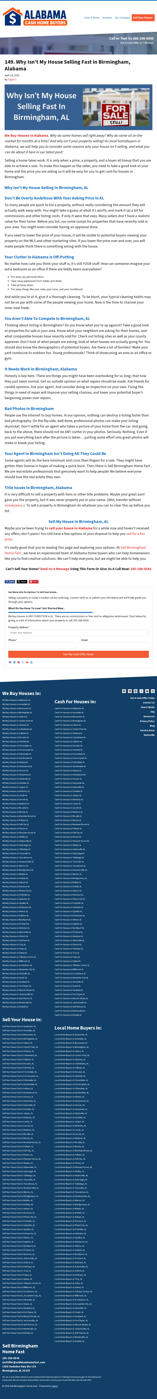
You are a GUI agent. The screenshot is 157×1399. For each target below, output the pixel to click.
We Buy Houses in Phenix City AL (17, 890)
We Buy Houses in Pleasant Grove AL (19, 832)
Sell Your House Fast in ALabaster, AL (19, 1026)
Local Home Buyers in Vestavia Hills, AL (72, 1196)
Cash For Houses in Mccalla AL (68, 816)
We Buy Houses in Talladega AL (16, 849)
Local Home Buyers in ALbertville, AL (71, 1266)
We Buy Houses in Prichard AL (15, 923)
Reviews (107, 18)
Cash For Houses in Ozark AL (68, 986)
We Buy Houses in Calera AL (15, 716)
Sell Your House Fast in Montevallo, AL (19, 1328)
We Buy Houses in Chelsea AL (15, 725)
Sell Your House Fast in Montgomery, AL (20, 1196)
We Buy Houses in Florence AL (16, 886)
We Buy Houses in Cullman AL (15, 733)
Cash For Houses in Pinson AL (68, 836)
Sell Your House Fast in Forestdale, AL (19, 1072)
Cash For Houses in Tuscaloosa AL (70, 865)
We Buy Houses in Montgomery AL (18, 870)
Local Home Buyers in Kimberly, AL (70, 1125)
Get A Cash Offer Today (142, 698)
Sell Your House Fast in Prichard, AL (18, 1250)
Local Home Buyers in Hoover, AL (70, 1105)
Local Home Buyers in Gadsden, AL (70, 1233)
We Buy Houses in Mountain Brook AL (19, 816)
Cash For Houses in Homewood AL (70, 774)
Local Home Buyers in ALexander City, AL (73, 1304)
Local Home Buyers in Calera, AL (69, 1051)
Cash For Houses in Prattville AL (69, 903)
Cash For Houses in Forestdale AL (70, 754)
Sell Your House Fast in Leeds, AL (17, 1121)
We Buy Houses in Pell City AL (15, 824)
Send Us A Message (55, 569)
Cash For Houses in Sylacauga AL (70, 853)
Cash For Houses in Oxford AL (68, 944)
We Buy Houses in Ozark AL (14, 977)
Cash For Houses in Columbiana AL (70, 737)
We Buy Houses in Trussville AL (16, 853)
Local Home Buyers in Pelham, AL (70, 1154)
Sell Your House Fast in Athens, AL (17, 1237)
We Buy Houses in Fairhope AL (16, 940)
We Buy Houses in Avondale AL (16, 704)
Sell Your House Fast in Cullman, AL (18, 1059)
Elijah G (12, 79)
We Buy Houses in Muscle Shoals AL (18, 990)
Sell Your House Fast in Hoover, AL (18, 1096)
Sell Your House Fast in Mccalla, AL (18, 1134)
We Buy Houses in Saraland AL (16, 981)
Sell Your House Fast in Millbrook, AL (18, 1287)
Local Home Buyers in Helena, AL (70, 1096)
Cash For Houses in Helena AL (68, 770)
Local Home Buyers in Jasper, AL (69, 1121)
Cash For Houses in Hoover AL (68, 778)
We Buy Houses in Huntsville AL (16, 778)
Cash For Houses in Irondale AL (69, 791)
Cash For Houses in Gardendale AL (70, 766)
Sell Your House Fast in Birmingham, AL (20, 1038)
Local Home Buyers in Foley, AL (69, 1283)
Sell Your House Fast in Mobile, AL (17, 1200)
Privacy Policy (147, 721)
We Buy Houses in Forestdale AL (17, 745)
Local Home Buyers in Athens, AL (70, 1246)
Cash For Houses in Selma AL (68, 961)
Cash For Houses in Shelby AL (68, 845)
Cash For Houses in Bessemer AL (70, 716)
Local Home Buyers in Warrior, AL (70, 1200)
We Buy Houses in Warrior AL (15, 865)
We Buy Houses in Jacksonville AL (17, 994)
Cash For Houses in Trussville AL (69, 861)
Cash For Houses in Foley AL (67, 957)
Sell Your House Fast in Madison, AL (18, 1130)
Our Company (122, 18)
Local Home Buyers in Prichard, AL (70, 1258)
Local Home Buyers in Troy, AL (68, 1279)
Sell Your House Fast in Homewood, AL (20, 1092)
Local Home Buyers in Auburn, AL (70, 1217)
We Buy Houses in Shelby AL (15, 836)
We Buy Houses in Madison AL (15, 803)
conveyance (14, 505)
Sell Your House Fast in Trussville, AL (19, 1179)
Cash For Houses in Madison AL (69, 812)
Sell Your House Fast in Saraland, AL (18, 1308)
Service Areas (147, 730)
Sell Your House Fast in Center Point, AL (20, 1047)
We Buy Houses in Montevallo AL (17, 1002)
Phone (12, 640)
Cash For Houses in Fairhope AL (69, 948)
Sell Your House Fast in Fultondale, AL (19, 1080)
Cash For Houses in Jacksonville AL (71, 1002)
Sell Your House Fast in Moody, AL (17, 1138)
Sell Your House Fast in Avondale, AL (18, 1030)
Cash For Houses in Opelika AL (68, 911)
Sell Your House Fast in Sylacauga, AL (19, 1171)
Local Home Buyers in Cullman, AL (70, 1067)
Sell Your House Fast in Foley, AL (17, 1275)
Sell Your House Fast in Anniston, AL (18, 1254)
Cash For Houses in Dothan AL (68, 886)
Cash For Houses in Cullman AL (68, 741)
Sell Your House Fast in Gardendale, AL (20, 1084)
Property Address (19, 627)
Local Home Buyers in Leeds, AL (69, 1130)
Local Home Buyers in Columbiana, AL (72, 1063)
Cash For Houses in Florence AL (69, 894)
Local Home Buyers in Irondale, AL (70, 1117)
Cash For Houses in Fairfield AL (69, 749)
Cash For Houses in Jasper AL (68, 795)
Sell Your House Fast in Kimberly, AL (18, 1117)
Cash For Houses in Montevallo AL (70, 1010)
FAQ (153, 712)
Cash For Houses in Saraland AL (69, 990)
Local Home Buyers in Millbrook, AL (71, 1295)
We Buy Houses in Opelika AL (15, 903)
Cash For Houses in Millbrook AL (69, 969)
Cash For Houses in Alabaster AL (69, 708)
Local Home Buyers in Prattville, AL (70, 1229)
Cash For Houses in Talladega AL (69, 857)
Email (84, 640)
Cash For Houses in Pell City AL (69, 832)
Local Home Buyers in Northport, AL (71, 1254)
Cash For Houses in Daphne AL (68, 923)
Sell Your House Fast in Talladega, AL (19, 1175)
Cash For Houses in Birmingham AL (70, 720)
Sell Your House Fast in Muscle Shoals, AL (21, 1316)
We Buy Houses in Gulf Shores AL (17, 998)
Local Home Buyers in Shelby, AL (69, 1171)
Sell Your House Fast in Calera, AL (17, 1043)
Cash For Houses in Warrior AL (68, 874)
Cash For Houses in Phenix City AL (70, 899)
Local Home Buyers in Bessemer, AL (71, 1043)
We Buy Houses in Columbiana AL (17, 729)
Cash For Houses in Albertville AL (70, 940)
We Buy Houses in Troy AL (14, 944)
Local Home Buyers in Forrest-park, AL (72, 1084)
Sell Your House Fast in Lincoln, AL (17, 1125)
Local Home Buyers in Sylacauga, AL (71, 1179)
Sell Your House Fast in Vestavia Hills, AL (20, 1188)
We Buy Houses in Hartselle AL (16, 973)
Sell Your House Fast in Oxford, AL (17, 1262)
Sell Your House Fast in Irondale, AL (18, 1109)
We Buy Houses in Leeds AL (15, 795)
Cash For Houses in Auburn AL (68, 890)
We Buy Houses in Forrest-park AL (17, 749)
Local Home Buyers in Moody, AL (69, 1146)
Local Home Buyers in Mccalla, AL (70, 1142)
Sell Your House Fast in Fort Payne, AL (19, 1312)
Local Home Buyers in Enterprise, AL (71, 1241)
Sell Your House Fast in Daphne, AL (18, 1241)
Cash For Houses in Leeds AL (68, 803)
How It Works (92, 18)
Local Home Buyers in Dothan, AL (70, 1212)
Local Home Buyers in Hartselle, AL (71, 1308)
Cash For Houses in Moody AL (68, 820)
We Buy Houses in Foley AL (14, 948)
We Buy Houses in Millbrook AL (16, 961)
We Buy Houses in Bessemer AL (16, 708)
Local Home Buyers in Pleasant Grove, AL (73, 1167)
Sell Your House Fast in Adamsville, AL (19, 1167)
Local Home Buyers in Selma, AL (69, 1287)
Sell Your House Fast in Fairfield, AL (18, 1067)
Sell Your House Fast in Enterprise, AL (19, 1233)
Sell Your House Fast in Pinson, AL (17, 1154)
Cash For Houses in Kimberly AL (69, 799)
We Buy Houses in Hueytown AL (16, 774)
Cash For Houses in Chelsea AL (69, 733)
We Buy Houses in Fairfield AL (15, 741)
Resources (149, 716)
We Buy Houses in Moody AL (15, 812)
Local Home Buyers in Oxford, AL (70, 1270)
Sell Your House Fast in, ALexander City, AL (21, 1295)
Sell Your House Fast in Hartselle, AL (18, 1299)
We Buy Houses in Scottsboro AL (17, 965)
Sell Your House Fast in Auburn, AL (17, 1208)
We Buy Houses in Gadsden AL (16, 899)
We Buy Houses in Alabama (26, 135)
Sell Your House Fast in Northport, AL (19, 1246)
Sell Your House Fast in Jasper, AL (17, 1113)
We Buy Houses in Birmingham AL (17, 712)
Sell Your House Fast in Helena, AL (17, 1088)
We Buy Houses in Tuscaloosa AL (17, 857)
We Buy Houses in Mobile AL (15, 874)
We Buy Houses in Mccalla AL (15, 807)
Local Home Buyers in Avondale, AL (71, 1038)
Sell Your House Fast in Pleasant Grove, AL (21, 1159)
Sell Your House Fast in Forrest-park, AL (20, 1076)
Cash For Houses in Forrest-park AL (71, 758)
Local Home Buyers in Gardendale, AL (72, 1092)
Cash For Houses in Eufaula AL (68, 1015)
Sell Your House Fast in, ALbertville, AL (19, 1258)
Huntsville (149, 735)
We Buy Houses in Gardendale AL (17, 758)
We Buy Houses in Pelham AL (15, 820)
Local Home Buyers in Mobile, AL (69, 1208)
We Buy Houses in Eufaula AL (15, 1006)
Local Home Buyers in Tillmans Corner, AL (73, 1291)
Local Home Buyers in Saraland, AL (70, 1316)
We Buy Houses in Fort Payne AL (17, 986)
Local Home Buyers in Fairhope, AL (70, 1275)
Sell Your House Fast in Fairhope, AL (18, 1266)
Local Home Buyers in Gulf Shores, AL (72, 1333)
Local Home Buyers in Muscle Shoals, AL (73, 1324)
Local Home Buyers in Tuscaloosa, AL (72, 1192)
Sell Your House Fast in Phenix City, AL (19, 1217)
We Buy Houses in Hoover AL (15, 770)
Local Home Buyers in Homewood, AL (72, 1101)
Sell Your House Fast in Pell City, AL (18, 1150)
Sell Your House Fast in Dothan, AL (17, 1204)
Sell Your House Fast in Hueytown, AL (19, 1101)
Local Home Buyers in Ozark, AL (69, 1312)
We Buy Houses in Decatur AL (15, 737)
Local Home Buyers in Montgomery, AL (72, 1204)
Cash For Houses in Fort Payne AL (70, 994)
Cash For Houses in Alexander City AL (71, 977)
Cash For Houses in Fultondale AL (70, 762)
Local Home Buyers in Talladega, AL (71, 1183)
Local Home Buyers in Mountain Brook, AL (73, 1150)
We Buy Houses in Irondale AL (15, 783)
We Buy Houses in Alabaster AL (16, 700)
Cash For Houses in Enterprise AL (70, 915)
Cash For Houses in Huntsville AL (69, 787)
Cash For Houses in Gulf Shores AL (70, 1006)
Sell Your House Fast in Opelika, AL (18, 1229)
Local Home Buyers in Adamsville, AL (71, 1175)
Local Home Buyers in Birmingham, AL (72, 1047)
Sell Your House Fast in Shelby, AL (17, 1163)
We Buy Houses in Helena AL (15, 762)
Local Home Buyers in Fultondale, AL (71, 1088)
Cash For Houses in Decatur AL (69, 745)
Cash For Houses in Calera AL (68, 725)
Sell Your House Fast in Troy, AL (16, 1270)
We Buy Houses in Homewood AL (17, 766)
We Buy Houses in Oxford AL (15, 936)
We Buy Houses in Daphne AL (15, 915)
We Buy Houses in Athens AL (15, 911)
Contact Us (149, 702)
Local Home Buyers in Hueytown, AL (71, 1109)
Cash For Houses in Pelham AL (68, 828)
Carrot (54, 1386)
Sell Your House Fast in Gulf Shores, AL (20, 1324)
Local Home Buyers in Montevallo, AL (71, 1337)
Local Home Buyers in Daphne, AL (70, 1250)
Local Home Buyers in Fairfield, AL (70, 1076)
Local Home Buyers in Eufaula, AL (70, 1341)
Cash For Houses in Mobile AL (68, 882)
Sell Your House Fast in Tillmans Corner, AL (21, 1283)
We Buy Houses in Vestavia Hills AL (18, 861)
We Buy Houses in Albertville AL (16, 932)
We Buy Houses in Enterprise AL (16, 907)
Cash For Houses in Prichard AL (69, 932)
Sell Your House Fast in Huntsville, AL (19, 1105)
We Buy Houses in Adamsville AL (17, 841)
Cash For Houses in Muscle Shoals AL (71, 998)
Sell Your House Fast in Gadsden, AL (18, 1225)
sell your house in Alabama (70, 528)
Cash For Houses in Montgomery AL (71, 878)
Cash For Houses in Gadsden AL (69, 907)
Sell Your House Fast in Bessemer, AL (19, 1034)
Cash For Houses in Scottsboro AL (70, 973)
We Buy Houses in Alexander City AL (18, 969)
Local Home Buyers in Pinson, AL (69, 1163)
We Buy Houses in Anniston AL (16, 928)
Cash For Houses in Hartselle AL (69, 981)
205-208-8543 (140, 569)
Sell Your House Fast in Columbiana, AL (19, 1055)
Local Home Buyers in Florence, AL (70, 1221)
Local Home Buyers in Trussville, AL (71, 1188)
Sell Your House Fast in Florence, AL (18, 1212)
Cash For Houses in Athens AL (68, 919)
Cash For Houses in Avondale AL (69, 712)
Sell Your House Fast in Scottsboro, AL (19, 1291)
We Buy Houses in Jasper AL (15, 787)
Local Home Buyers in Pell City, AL (70, 1159)
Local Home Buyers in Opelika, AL (70, 1237)
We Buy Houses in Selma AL (14, 952)
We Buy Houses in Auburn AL (15, 882)
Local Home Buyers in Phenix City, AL (71, 1225)
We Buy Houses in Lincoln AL (15, 799)
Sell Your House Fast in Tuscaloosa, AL (19, 1183)
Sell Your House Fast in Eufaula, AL (17, 1333)
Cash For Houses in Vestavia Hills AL (71, 870)
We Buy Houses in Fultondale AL (16, 754)
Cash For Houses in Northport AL (69, 928)
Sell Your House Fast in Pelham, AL (18, 1146)
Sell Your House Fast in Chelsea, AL (18, 1051)
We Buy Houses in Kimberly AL (16, 791)
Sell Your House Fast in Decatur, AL (18, 1063)
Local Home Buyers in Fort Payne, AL (71, 1320)
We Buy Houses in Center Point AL (17, 720)
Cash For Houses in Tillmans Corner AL (72, 965)
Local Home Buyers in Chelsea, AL (70, 1059)
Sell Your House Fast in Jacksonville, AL (20, 1320)
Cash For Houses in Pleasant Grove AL (72, 841)
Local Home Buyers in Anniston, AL (70, 1262)
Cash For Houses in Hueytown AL (70, 783)
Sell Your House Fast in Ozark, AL (17, 1304)
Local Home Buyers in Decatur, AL (70, 1072)
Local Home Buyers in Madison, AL (70, 1138)
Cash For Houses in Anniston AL (69, 936)
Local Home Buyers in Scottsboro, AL (72, 1299)
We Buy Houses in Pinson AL (15, 828)
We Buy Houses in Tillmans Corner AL (19, 957)
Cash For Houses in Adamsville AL (70, 849)
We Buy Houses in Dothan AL (15, 878)
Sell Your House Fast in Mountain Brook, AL (21, 1142)
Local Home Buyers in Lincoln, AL (70, 1134)
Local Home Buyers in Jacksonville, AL (72, 1328)
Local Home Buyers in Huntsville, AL (71, 1113)
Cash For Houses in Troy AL (67, 952)
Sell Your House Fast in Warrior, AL (17, 1192)
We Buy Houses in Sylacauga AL (16, 845)
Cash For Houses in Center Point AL (71, 729)
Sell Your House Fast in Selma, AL (17, 1279)
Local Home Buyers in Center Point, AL (72, 1055)
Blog (152, 726)
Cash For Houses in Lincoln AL (68, 807)
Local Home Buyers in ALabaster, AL (71, 1034)
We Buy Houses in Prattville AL (16, 894)
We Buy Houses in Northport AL (16, 919)
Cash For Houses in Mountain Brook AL (72, 824)
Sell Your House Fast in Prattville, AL (18, 1221)
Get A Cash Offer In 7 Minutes (137, 43)
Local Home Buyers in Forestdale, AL (71, 1080)
